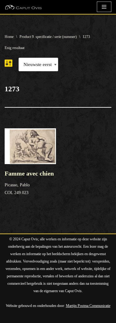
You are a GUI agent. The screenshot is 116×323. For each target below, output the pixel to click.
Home (9, 37)
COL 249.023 (29, 182)
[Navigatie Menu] (104, 7)
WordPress (75, 316)
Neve (10, 316)
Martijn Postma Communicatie (88, 306)
